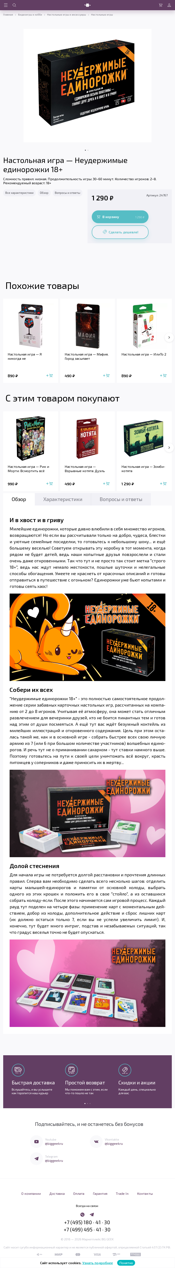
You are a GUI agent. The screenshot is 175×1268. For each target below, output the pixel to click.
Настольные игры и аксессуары (66, 14)
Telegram (51, 1156)
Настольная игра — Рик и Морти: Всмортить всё (28, 468)
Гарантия (100, 1193)
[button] (169, 337)
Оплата (78, 1193)
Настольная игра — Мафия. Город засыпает (86, 356)
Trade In (122, 1193)
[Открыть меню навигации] (5, 5)
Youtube (50, 1139)
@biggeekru (54, 1143)
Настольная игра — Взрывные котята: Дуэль (85, 468)
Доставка (57, 1193)
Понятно (126, 1263)
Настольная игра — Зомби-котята (143, 468)
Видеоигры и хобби (30, 14)
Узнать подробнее (97, 1263)
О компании (31, 1193)
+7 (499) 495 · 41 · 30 (87, 1229)
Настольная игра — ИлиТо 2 (143, 354)
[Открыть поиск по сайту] (14, 5)
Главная (8, 14)
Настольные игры (102, 14)
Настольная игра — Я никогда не (25, 356)
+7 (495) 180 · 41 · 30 (87, 1222)
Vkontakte (112, 1139)
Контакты (145, 1193)
